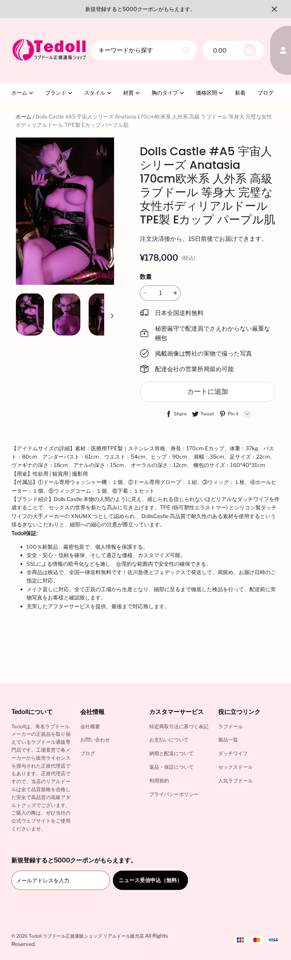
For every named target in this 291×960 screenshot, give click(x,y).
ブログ (266, 92)
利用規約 (159, 780)
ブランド (55, 92)
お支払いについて (169, 740)
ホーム (19, 92)
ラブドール (230, 726)
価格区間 (206, 92)
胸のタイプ (165, 92)
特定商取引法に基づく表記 (178, 726)
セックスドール (235, 767)
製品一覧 (228, 740)
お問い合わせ (95, 740)
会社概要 (90, 726)
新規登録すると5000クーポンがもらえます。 (140, 9)
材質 (128, 92)
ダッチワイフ (233, 753)
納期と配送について (171, 753)
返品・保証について (171, 767)
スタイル (94, 92)
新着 (240, 92)
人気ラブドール (235, 780)
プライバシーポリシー (174, 794)
